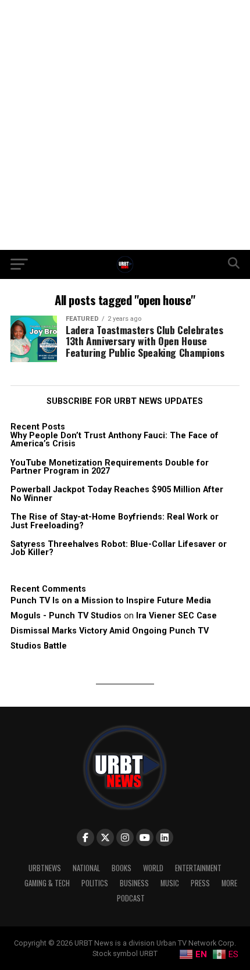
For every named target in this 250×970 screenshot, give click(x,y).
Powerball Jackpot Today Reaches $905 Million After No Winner (116, 494)
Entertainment (198, 868)
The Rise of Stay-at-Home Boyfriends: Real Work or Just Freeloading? (114, 521)
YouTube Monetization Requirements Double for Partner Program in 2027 (109, 467)
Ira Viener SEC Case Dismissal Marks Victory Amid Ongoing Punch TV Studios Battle (113, 631)
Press (200, 883)
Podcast (131, 898)
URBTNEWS (44, 868)
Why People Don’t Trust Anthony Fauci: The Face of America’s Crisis (114, 440)
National (86, 868)
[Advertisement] (125, 125)
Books (121, 868)
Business (134, 883)
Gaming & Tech (47, 883)
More (229, 883)
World (153, 868)
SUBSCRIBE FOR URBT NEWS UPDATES (125, 401)
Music (169, 883)
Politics (94, 883)
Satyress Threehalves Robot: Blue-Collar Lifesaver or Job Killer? (118, 548)
